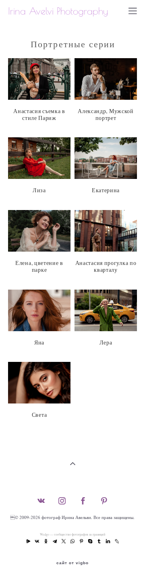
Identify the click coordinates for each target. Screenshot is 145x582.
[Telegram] (54, 541)
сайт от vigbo (72, 563)
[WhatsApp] (72, 541)
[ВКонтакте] (37, 541)
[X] (63, 541)
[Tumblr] (99, 541)
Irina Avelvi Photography (58, 11)
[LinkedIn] (108, 541)
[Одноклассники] (46, 541)
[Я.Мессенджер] (28, 541)
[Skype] (90, 541)
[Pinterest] (81, 541)
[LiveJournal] (116, 541)
